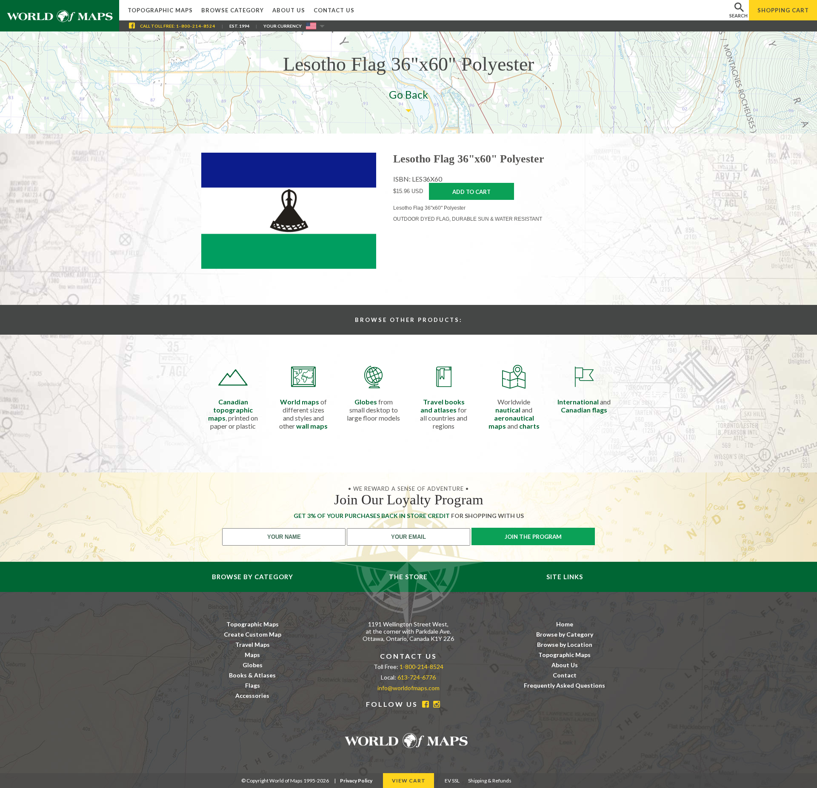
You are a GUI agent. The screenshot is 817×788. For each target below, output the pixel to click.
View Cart (409, 780)
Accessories (252, 695)
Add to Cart (471, 191)
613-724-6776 (416, 677)
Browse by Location (564, 644)
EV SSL (452, 780)
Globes (253, 665)
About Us (288, 10)
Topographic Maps (160, 10)
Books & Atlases (252, 675)
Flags (252, 685)
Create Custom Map (252, 634)
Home (564, 624)
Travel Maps (252, 644)
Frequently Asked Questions (564, 685)
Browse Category (232, 10)
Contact (565, 675)
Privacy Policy (356, 780)
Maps (252, 654)
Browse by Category (564, 634)
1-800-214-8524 (195, 25)
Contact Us (334, 10)
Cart (783, 10)
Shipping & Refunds (489, 780)
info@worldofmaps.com (408, 687)
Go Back (408, 94)
